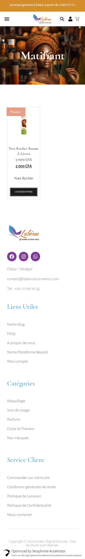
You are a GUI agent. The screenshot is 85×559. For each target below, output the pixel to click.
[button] (7, 19)
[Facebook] (12, 256)
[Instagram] (23, 256)
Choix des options (23, 192)
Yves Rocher (23, 178)
